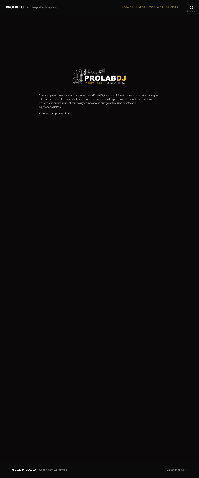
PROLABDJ (15, 7)
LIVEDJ (140, 7)
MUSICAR (172, 7)
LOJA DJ (127, 7)
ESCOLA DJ (156, 7)
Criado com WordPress (53, 469)
